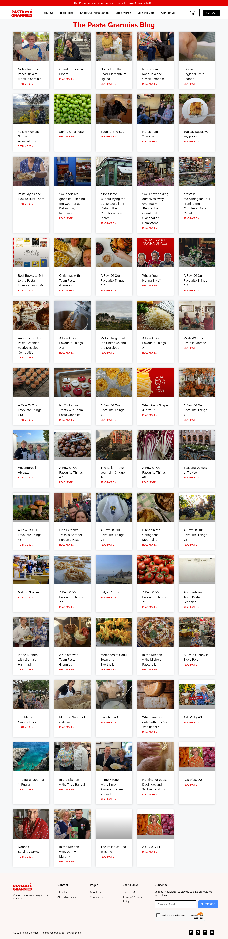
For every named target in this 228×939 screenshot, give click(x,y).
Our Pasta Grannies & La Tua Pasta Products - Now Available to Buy (114, 3)
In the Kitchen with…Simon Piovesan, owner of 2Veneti (114, 786)
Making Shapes (29, 592)
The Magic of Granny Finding (28, 720)
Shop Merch (123, 13)
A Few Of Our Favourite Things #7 (71, 472)
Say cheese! (109, 717)
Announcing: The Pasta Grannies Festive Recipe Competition (30, 345)
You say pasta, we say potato (196, 134)
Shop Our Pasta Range (94, 13)
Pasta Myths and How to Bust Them (31, 196)
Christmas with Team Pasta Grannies (69, 280)
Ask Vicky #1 (151, 846)
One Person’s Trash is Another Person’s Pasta (70, 535)
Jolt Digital (76, 933)
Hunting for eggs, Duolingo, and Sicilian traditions (154, 784)
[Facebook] (198, 932)
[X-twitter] (205, 932)
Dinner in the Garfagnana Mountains (151, 535)
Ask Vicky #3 (193, 717)
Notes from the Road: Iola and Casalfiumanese (153, 74)
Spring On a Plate (71, 131)
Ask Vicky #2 (193, 779)
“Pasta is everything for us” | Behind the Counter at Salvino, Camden (197, 204)
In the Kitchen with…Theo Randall (72, 782)
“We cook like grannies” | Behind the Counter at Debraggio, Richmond (72, 204)
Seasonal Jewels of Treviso (195, 470)
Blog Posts (66, 13)
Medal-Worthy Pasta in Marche (195, 340)
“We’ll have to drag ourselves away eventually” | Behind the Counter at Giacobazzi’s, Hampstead (155, 208)
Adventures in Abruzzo (28, 470)
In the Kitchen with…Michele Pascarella (152, 659)
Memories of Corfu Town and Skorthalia (114, 659)
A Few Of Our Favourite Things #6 (154, 472)
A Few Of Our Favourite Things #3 (195, 535)
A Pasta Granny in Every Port (196, 657)
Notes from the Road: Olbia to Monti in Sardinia (29, 74)
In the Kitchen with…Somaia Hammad (28, 659)
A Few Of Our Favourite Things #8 (195, 410)
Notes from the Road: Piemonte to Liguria (114, 74)
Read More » (25, 84)
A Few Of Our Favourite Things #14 (112, 280)
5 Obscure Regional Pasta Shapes (194, 74)
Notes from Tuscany (150, 134)
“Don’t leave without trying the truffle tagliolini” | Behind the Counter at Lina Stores (113, 206)
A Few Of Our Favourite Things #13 (195, 280)
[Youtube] (212, 932)
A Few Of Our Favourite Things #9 (112, 410)
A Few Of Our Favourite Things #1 (154, 597)
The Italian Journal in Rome (114, 849)
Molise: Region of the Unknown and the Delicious (113, 343)
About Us (47, 13)
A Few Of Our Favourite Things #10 (29, 410)
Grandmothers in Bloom (71, 71)
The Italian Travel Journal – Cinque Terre (113, 472)
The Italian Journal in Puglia (31, 782)
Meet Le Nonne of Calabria (72, 720)
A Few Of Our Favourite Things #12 (71, 343)
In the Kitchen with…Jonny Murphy (69, 851)
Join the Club (146, 13)
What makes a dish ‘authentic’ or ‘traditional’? (154, 722)
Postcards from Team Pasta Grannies (194, 597)
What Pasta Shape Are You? (155, 408)
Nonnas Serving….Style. (28, 849)
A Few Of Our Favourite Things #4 (112, 535)
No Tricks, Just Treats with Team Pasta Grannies (71, 410)
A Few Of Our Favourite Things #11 (154, 343)
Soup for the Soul (113, 131)
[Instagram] (191, 932)
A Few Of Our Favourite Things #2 (71, 597)
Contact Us (168, 13)
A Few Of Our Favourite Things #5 (29, 535)
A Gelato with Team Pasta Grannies (68, 659)
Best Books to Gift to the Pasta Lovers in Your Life (31, 280)
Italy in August (111, 592)
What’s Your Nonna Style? (151, 278)
